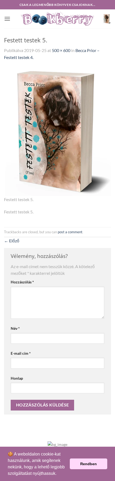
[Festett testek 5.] (57, 131)
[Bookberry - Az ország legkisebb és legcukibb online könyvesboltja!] (57, 19)
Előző (11, 240)
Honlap (17, 378)
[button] (7, 18)
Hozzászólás (22, 282)
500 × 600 (61, 50)
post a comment (70, 232)
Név (15, 328)
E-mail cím (21, 353)
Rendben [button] (88, 464)
